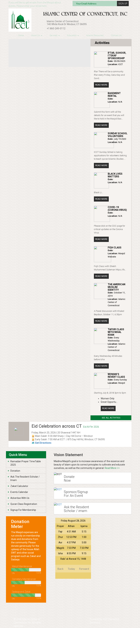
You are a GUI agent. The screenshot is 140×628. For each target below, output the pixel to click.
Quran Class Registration (23, 504)
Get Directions (43, 442)
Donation (15, 470)
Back (60, 568)
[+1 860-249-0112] (44, 28)
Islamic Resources (95, 35)
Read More (101, 84)
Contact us (116, 35)
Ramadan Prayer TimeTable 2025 (25, 463)
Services (54, 35)
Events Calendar (19, 492)
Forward (84, 568)
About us (35, 35)
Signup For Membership (23, 510)
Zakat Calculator (19, 486)
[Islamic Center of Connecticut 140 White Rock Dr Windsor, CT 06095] (44, 21)
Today (71, 568)
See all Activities (111, 418)
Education (72, 35)
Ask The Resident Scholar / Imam (25, 478)
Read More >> (112, 468)
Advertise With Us (19, 498)
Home (21, 35)
